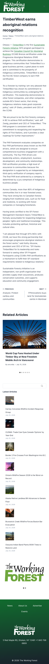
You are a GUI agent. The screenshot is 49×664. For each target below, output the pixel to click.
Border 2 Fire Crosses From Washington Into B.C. (25, 455)
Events (24, 611)
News (10, 606)
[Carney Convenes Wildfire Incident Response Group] (9, 400)
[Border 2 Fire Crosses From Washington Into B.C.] (9, 446)
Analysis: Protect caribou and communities (10, 294)
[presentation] (24, 334)
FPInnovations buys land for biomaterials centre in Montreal (36, 294)
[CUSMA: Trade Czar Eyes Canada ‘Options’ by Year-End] (9, 423)
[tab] (20, 372)
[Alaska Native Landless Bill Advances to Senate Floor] (9, 489)
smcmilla (11, 364)
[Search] (42, 386)
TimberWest (18, 45)
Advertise (37, 606)
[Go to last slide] (6, 345)
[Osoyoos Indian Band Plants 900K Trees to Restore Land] (9, 536)
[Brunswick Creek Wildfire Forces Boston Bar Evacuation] (9, 513)
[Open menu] (44, 6)
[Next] (42, 345)
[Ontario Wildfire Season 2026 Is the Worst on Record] (9, 466)
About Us (22, 606)
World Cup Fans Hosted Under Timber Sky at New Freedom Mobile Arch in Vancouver (22, 357)
